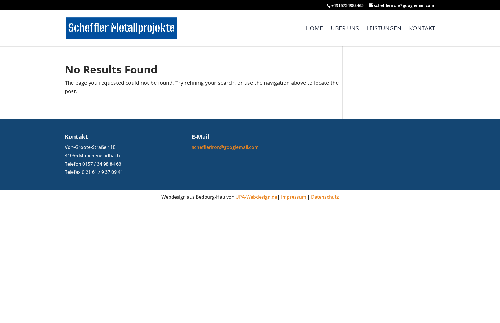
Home (314, 29)
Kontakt (422, 29)
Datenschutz (325, 197)
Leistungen (384, 29)
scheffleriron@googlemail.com (225, 147)
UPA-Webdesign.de (256, 197)
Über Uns (345, 29)
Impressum (293, 197)
